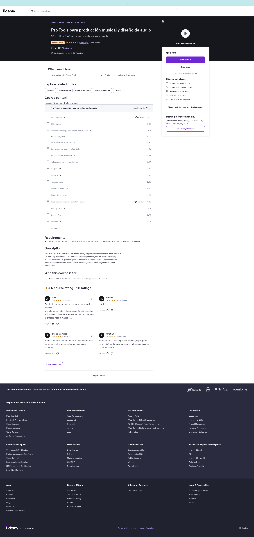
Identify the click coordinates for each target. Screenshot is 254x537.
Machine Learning (74, 458)
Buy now (185, 67)
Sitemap (192, 498)
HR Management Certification (18, 466)
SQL (190, 454)
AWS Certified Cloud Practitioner (141, 420)
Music (53, 22)
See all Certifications (14, 470)
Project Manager (13, 428)
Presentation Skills (135, 454)
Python (70, 454)
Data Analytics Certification (17, 462)
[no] (57, 324)
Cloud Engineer (12, 424)
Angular (70, 428)
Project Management (197, 424)
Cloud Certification (14, 458)
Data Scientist (12, 416)
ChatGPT (71, 462)
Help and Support (74, 506)
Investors (10, 506)
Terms (191, 502)
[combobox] (103, 11)
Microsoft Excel (195, 450)
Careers (9, 494)
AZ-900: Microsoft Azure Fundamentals (144, 424)
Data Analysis (194, 462)
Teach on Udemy (74, 494)
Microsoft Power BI (197, 458)
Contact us (10, 498)
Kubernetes (133, 432)
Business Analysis (196, 466)
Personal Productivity (198, 428)
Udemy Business (41, 389)
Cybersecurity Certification (17, 450)
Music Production (66, 22)
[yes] (53, 324)
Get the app (72, 490)
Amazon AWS (133, 416)
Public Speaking (134, 458)
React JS (71, 424)
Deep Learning (73, 466)
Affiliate (70, 502)
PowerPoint (133, 466)
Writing (131, 462)
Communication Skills (136, 450)
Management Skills (196, 420)
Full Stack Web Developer (17, 420)
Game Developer (13, 432)
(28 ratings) (84, 42)
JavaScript (71, 420)
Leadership (193, 416)
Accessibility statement (198, 490)
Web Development (75, 416)
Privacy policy (194, 494)
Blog (8, 502)
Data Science (72, 450)
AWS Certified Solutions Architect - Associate (146, 428)
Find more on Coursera (15, 510)
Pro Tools (81, 22)
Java (69, 432)
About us (10, 490)
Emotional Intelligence (198, 432)
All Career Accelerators (15, 436)
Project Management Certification (20, 454)
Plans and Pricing (74, 498)
